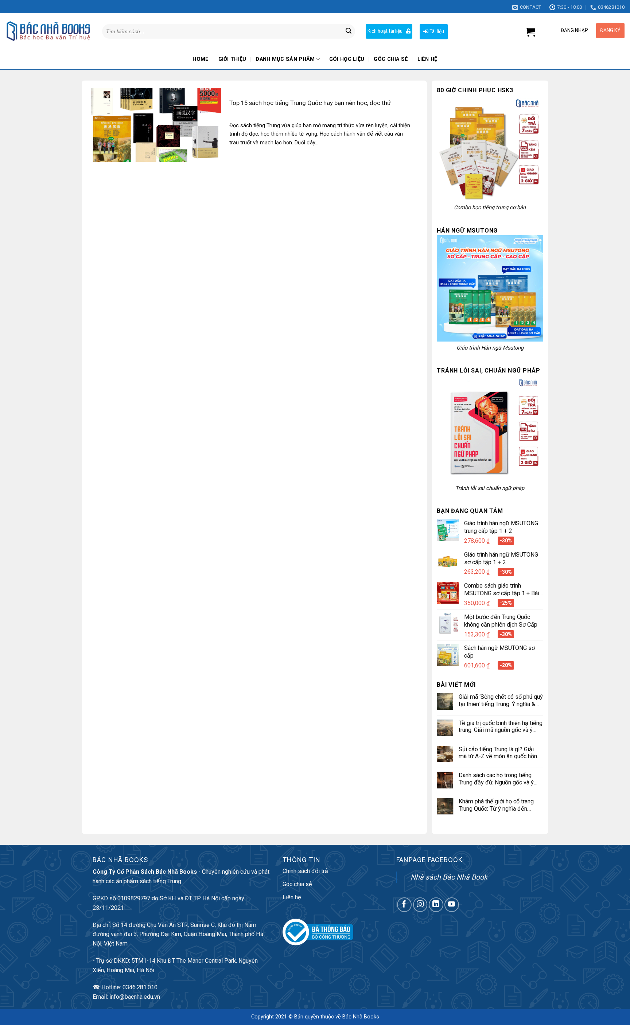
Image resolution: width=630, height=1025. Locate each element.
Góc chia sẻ (391, 59)
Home (200, 59)
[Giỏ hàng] (530, 32)
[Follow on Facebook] (404, 904)
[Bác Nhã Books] (48, 31)
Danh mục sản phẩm (285, 59)
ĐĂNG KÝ (610, 30)
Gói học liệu (347, 59)
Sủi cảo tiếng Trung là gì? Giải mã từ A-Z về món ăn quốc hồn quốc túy (498, 753)
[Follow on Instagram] (420, 904)
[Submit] (348, 31)
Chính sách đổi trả (305, 871)
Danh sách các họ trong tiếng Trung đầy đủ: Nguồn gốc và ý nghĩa (496, 779)
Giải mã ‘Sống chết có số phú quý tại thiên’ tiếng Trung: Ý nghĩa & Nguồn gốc (501, 700)
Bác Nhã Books (360, 1017)
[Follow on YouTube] (451, 904)
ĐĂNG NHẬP (574, 30)
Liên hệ (427, 59)
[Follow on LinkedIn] (436, 904)
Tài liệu (436, 31)
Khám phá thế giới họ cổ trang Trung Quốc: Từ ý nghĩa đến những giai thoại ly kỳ (496, 805)
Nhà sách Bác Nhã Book (449, 877)
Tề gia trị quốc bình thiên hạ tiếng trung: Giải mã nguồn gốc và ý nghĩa (500, 727)
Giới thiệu (232, 59)
